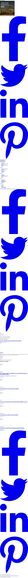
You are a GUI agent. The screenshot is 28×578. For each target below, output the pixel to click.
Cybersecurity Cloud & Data (4, 163)
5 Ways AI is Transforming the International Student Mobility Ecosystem (13, 401)
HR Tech (2, 165)
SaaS (2, 166)
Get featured (9, 188)
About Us (12, 188)
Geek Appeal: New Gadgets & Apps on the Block (9, 414)
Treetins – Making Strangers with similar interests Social (10, 340)
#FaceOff (7, 188)
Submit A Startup (4, 188)
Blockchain (2, 175)
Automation (2, 174)
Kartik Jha (1, 342)
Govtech (2, 185)
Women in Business (3, 187)
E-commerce (2, 179)
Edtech (2, 164)
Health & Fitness (3, 181)
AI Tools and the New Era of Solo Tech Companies (9, 388)
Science (2, 176)
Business (2, 169)
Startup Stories (3, 171)
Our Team (14, 188)
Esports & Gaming (3, 180)
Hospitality (2, 182)
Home (1, 188)
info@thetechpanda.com (3, 159)
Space (2, 177)
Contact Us (17, 188)
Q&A (2, 186)
